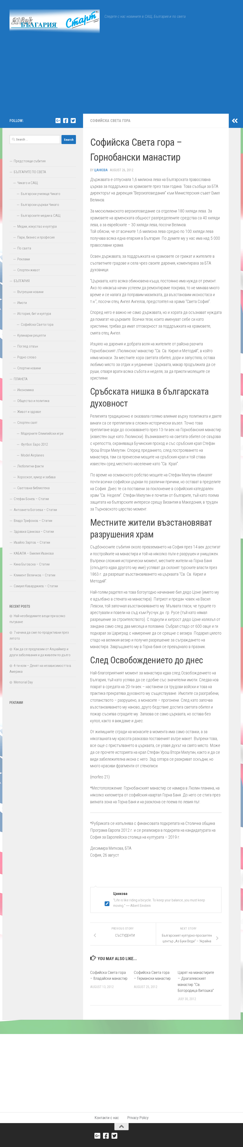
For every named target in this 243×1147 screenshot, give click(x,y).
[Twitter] (73, 120)
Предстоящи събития (30, 161)
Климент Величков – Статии (34, 575)
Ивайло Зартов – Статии (32, 542)
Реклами (23, 259)
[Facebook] (65, 120)
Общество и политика (33, 401)
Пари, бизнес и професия (36, 237)
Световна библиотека (33, 488)
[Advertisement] (121, 78)
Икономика (25, 390)
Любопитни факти (30, 466)
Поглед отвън (27, 346)
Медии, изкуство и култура (37, 226)
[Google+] (58, 120)
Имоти (22, 303)
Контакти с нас (107, 1117)
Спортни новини (29, 368)
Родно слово (26, 357)
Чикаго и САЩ (27, 183)
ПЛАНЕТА (21, 379)
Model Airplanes (32, 455)
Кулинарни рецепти (31, 335)
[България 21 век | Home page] (54, 21)
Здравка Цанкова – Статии (34, 531)
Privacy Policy (138, 1117)
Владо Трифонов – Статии (33, 521)
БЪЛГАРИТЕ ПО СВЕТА (30, 172)
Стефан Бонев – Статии (31, 499)
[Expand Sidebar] (235, 121)
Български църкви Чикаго (40, 205)
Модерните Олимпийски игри (42, 433)
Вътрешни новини (30, 292)
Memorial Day (23, 682)
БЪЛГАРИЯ (22, 281)
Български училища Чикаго (40, 194)
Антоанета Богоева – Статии (35, 510)
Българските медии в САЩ (41, 215)
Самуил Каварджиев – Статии (36, 586)
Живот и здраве (29, 412)
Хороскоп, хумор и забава (36, 477)
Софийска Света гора (110, 120)
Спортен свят (27, 422)
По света (24, 248)
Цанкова (101, 170)
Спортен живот (28, 270)
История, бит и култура (34, 314)
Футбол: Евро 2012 (34, 444)
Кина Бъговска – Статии (32, 564)
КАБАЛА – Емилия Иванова (34, 553)
